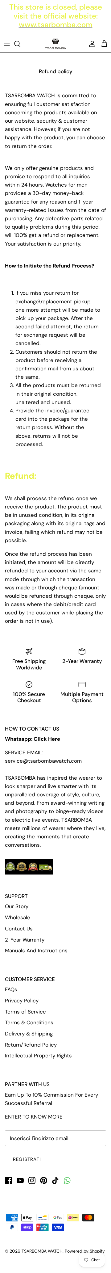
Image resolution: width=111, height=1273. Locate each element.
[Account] (90, 44)
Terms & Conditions (29, 1022)
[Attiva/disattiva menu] (7, 44)
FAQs (11, 989)
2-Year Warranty (24, 939)
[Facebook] (8, 1180)
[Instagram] (31, 1180)
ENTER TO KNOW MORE (34, 1116)
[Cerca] (20, 44)
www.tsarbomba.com (55, 24)
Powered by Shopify (85, 1251)
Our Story (16, 906)
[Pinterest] (43, 1180)
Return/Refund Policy (31, 1044)
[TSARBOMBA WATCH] (55, 43)
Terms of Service (25, 1011)
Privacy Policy (22, 1000)
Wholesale (17, 917)
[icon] (67, 1180)
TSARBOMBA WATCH (42, 1251)
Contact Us (19, 928)
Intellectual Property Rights (38, 1055)
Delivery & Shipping (29, 1033)
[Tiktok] (55, 1180)
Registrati (27, 1159)
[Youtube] (20, 1180)
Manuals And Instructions (36, 950)
